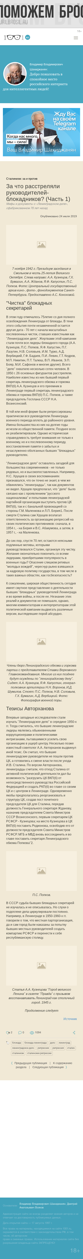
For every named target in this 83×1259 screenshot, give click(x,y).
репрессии (43, 1048)
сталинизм (18, 1053)
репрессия (58, 1048)
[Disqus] (41, 1138)
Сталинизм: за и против (21, 178)
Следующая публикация (48, 1067)
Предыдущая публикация (31, 1063)
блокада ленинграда (36, 1043)
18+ (79, 31)
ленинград (64, 1043)
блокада (16, 1043)
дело (52, 1043)
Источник (70, 1019)
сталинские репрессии (39, 1053)
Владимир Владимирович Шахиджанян (42, 1204)
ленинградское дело (23, 1048)
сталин (71, 1048)
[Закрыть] (78, 4)
